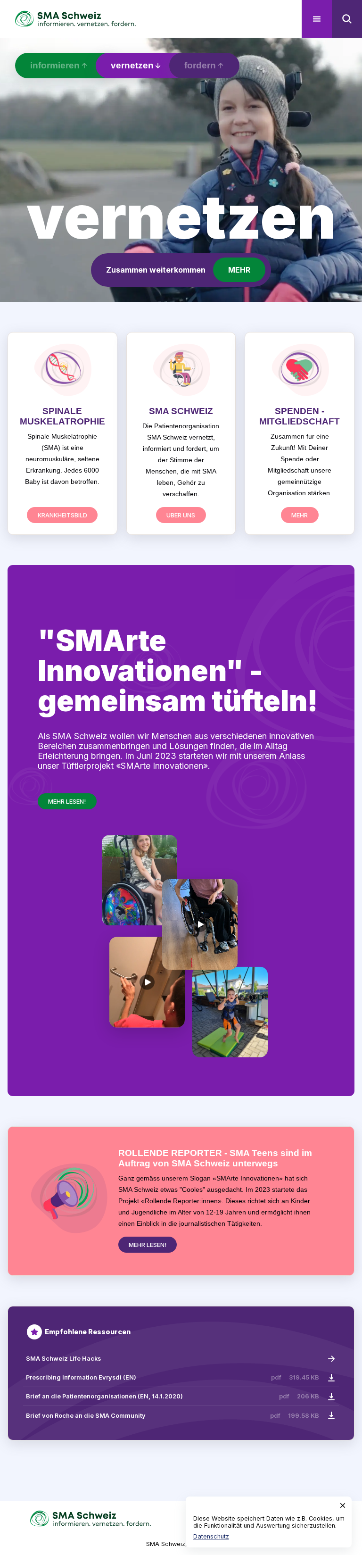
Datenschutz (211, 1536)
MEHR (239, 269)
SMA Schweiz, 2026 (175, 1543)
